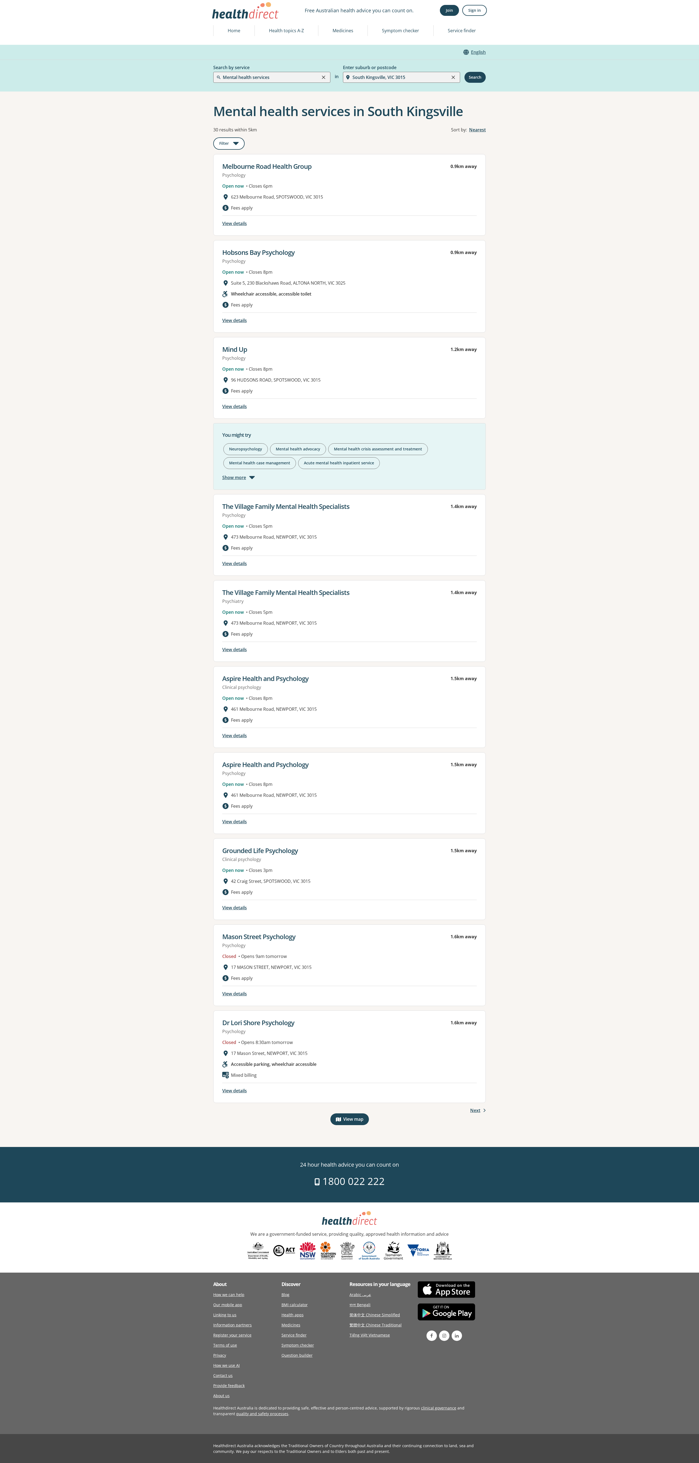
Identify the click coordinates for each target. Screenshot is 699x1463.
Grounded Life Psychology (260, 850)
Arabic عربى (360, 1294)
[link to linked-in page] (457, 1336)
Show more (234, 477)
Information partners (232, 1325)
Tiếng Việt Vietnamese (370, 1335)
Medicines (343, 31)
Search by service (231, 67)
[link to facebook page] (431, 1336)
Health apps (293, 1314)
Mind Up (234, 349)
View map (356, 1120)
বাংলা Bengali (360, 1304)
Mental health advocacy (298, 449)
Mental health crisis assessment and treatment (378, 449)
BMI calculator (295, 1304)
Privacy (219, 1355)
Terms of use (225, 1345)
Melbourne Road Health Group (267, 166)
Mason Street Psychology (258, 936)
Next (475, 1110)
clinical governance (438, 1408)
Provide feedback (229, 1385)
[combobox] (223, 17)
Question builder (297, 1355)
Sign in (474, 10)
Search (475, 77)
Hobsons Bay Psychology (258, 252)
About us (221, 1395)
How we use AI (226, 1365)
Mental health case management (259, 462)
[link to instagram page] (444, 1336)
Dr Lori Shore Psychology (258, 1022)
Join (449, 10)
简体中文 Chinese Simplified (375, 1314)
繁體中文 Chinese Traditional (376, 1325)
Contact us (223, 1375)
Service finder (462, 31)
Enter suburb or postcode (369, 67)
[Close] (323, 77)
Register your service (232, 1335)
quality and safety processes (262, 1413)
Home (234, 31)
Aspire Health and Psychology (265, 678)
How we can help (228, 1294)
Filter (232, 144)
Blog (285, 1294)
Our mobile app (227, 1304)
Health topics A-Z (286, 31)
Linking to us (224, 1314)
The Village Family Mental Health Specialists (286, 506)
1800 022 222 (352, 1181)
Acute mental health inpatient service (339, 462)
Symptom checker (400, 31)
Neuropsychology (245, 449)
